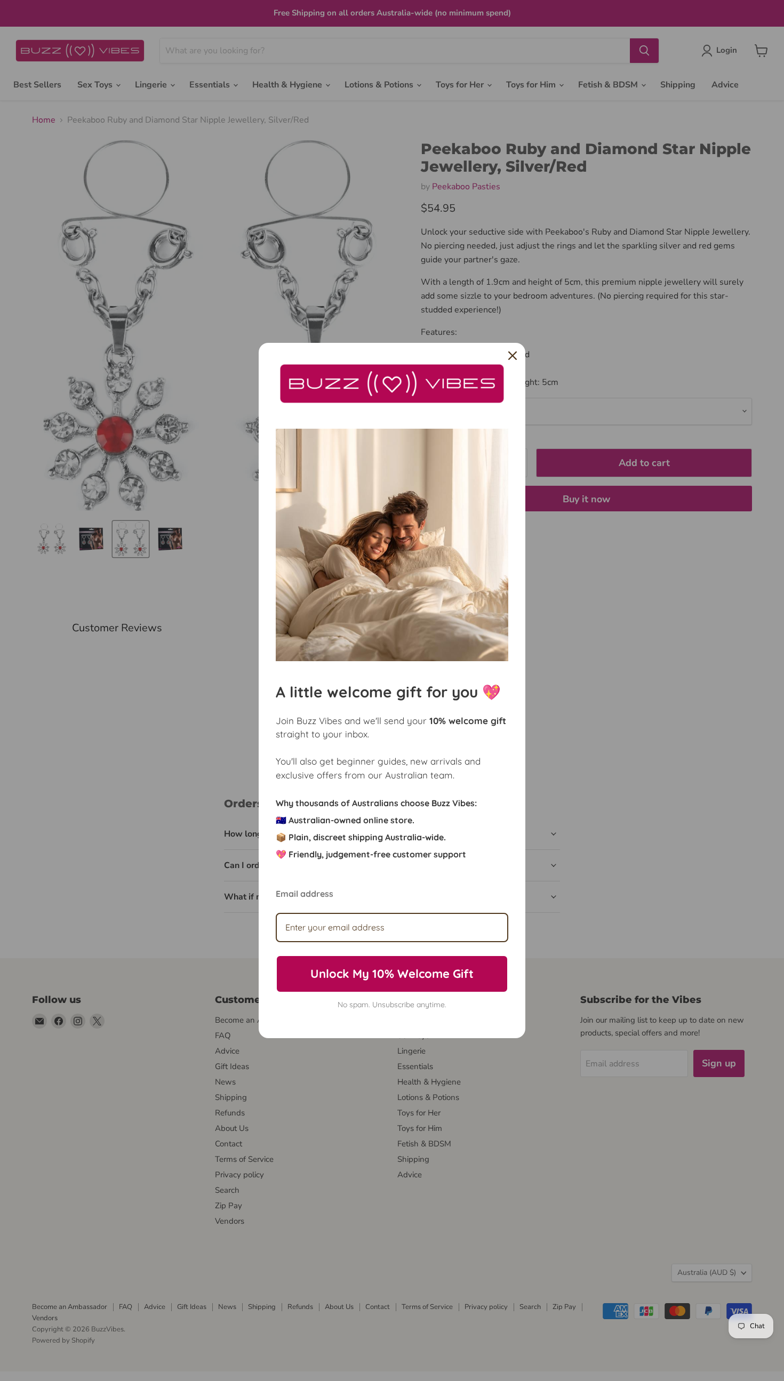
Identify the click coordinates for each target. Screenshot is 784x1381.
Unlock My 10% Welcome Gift (392, 973)
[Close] (512, 355)
